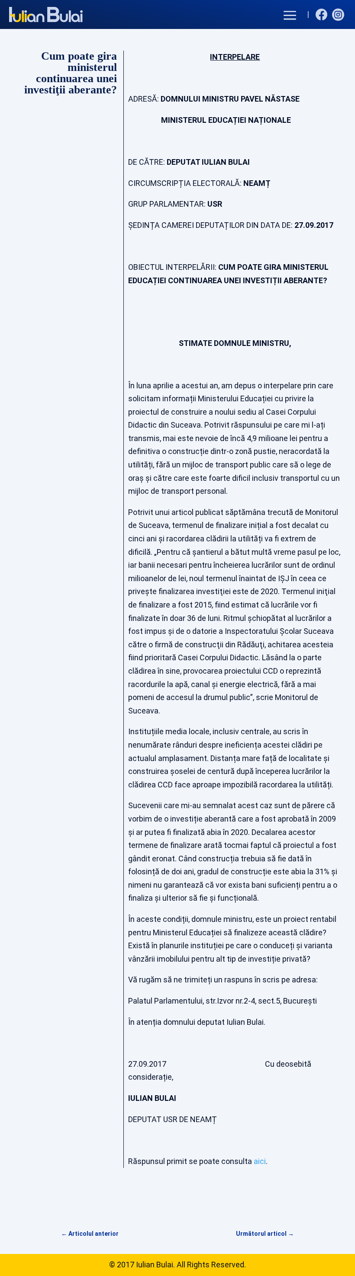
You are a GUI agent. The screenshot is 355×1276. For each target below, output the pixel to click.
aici (260, 1161)
